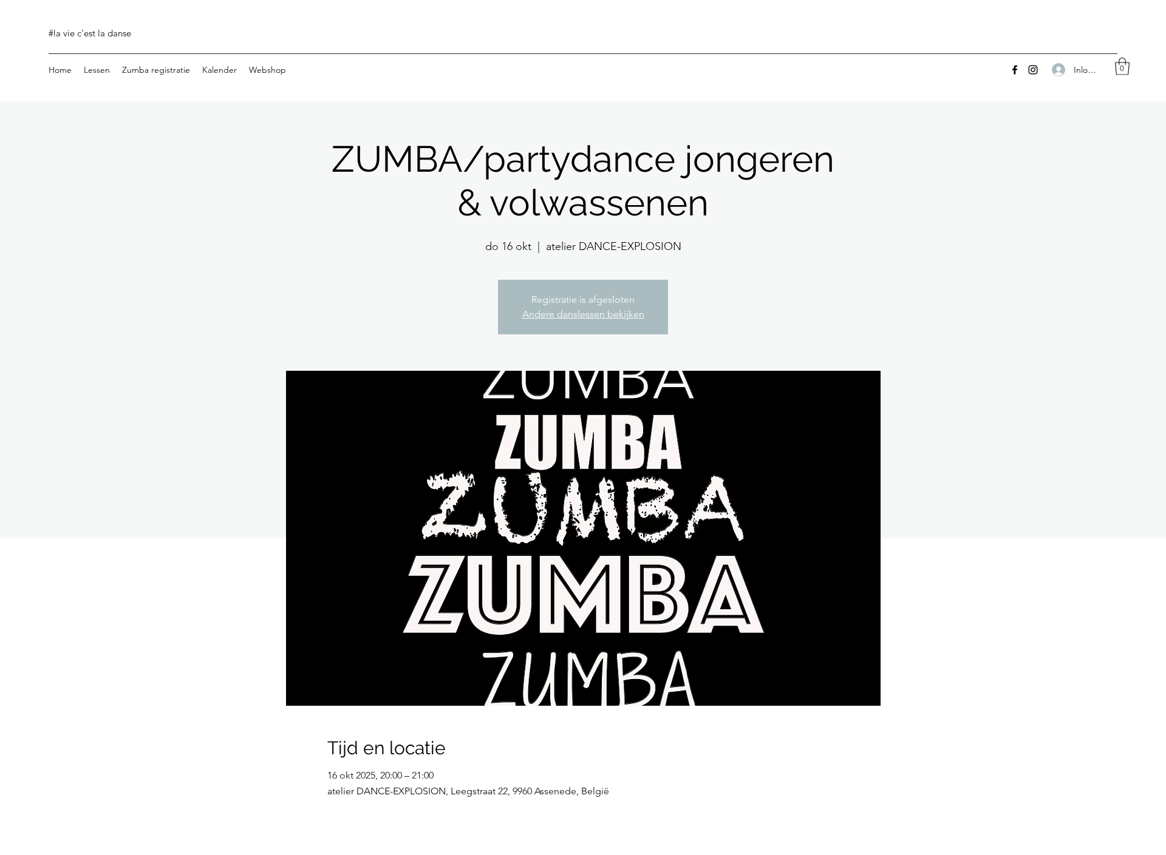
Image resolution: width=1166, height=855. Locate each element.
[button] (1122, 66)
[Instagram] (1033, 70)
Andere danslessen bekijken (583, 314)
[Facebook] (1015, 70)
